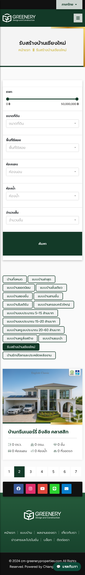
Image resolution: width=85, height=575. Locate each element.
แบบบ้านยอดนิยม (19, 288)
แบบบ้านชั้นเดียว (51, 288)
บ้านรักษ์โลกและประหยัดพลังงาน (29, 355)
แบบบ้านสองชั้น (17, 296)
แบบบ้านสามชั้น (48, 296)
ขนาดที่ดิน (13, 116)
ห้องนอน (12, 164)
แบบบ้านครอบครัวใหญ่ (54, 304)
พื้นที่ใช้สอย (13, 140)
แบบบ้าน (26, 533)
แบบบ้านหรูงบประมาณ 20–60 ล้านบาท (33, 330)
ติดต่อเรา (63, 540)
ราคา (9, 92)
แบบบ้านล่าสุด (41, 279)
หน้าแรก (24, 50)
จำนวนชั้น (12, 212)
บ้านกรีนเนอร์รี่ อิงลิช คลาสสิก (38, 432)
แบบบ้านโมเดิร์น (17, 304)
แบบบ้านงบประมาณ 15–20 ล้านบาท (31, 321)
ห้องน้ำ (10, 188)
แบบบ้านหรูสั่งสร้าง (20, 338)
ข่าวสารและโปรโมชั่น (24, 540)
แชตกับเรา (67, 566)
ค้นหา (43, 244)
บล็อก (48, 540)
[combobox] (42, 124)
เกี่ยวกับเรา (68, 533)
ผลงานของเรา (46, 533)
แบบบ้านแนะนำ (52, 338)
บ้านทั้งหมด (14, 279)
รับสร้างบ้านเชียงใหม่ (21, 347)
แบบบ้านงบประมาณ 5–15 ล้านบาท (30, 313)
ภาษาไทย (68, 4)
